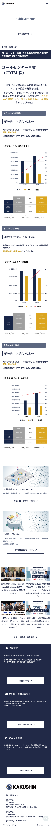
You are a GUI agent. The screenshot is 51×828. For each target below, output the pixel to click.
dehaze (46, 3)
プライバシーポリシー (10, 825)
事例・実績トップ (10, 47)
